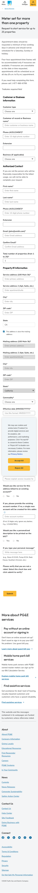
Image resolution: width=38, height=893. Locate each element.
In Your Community (10, 770)
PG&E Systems (8, 765)
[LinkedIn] (13, 837)
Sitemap (5, 870)
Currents (5, 782)
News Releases (8, 787)
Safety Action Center (10, 796)
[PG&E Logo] (10, 3)
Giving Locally (8, 743)
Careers (5, 760)
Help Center (7, 813)
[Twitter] (8, 837)
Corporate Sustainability (12, 791)
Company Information (11, 739)
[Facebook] (2, 837)
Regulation (6, 856)
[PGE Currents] (30, 837)
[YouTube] (19, 837)
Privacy (5, 861)
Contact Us (6, 808)
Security (5, 865)
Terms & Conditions (10, 851)
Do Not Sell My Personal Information (17, 875)
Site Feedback (8, 818)
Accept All (19, 461)
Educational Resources (11, 748)
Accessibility (7, 847)
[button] (3, 3)
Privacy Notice (16, 454)
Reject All (19, 468)
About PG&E (7, 734)
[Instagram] (24, 837)
